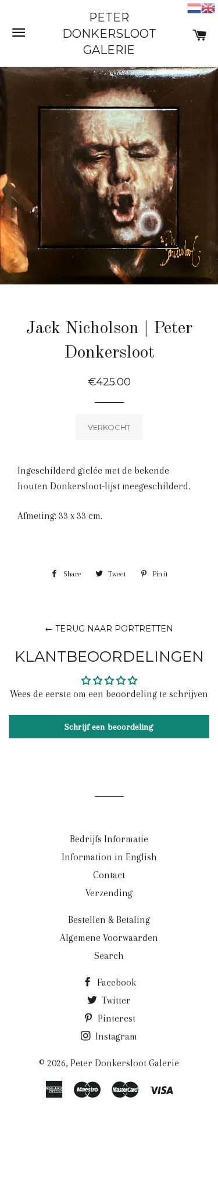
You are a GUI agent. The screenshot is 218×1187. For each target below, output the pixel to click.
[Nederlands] (194, 7)
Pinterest (115, 1018)
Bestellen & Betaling (109, 919)
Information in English (109, 857)
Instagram (115, 1036)
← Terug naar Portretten (109, 628)
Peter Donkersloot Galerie (109, 33)
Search (109, 955)
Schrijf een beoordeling (109, 726)
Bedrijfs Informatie (109, 839)
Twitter (115, 1000)
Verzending (109, 893)
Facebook (115, 982)
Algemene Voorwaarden (109, 937)
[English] (208, 7)
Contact (109, 875)
